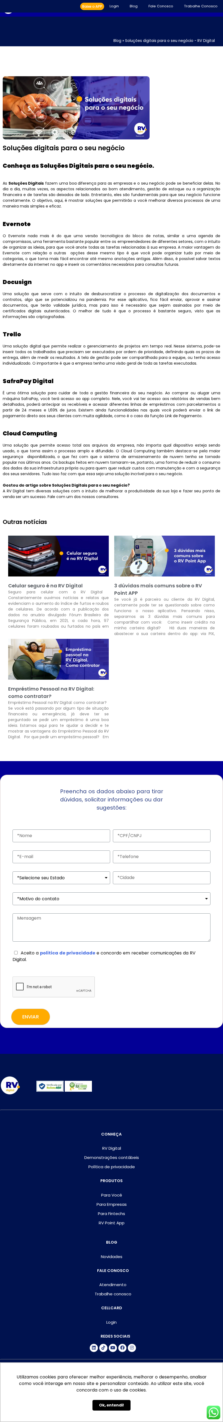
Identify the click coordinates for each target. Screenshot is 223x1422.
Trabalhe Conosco (201, 6)
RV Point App (112, 1223)
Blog (134, 6)
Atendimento (112, 1284)
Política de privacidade (111, 1167)
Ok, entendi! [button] (111, 1405)
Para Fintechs (111, 1213)
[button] (92, 6)
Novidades (111, 1256)
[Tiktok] (103, 1348)
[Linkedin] (94, 1348)
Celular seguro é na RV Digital (45, 585)
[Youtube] (113, 1348)
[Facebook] (122, 1348)
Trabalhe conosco (113, 1294)
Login (114, 6)
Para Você (111, 1195)
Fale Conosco (160, 6)
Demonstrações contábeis (111, 1157)
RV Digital (111, 1148)
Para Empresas (112, 1204)
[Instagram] (132, 1348)
